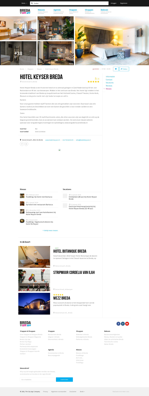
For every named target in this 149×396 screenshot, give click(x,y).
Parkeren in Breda (82, 339)
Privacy (45, 392)
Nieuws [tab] (109, 89)
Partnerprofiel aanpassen (29, 346)
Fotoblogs (79, 363)
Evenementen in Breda (56, 353)
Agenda (51, 350)
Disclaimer (73, 392)
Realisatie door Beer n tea (121, 392)
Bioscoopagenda (54, 355)
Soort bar (23, 129)
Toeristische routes (111, 342)
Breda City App (25, 339)
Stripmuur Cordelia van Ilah (74, 272)
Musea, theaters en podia (113, 337)
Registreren (123, 3)
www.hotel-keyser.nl (52, 140)
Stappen (51, 331)
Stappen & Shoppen (27, 331)
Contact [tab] (109, 79)
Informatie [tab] (110, 76)
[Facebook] (22, 144)
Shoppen (79, 331)
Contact (22, 354)
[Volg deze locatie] (116, 69)
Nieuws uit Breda (82, 353)
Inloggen (113, 3)
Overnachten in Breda (55, 339)
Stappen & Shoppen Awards (30, 351)
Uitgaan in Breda (54, 337)
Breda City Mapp (25, 342)
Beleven (107, 331)
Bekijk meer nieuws (50, 230)
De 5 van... (79, 358)
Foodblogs (80, 355)
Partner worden (25, 344)
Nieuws (79, 350)
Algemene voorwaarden (58, 392)
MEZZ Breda (61, 298)
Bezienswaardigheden (112, 334)
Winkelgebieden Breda (84, 337)
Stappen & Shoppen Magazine (30, 337)
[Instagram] (26, 144)
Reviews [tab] (109, 86)
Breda (24, 3)
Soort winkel (24, 132)
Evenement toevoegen (28, 349)
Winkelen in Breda (82, 334)
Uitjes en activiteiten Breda (113, 339)
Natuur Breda (108, 344)
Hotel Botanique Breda (69, 251)
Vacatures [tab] (110, 83)
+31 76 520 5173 (67, 140)
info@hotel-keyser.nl (83, 140)
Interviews (80, 360)
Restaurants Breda (54, 334)
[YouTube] (127, 324)
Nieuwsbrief (24, 368)
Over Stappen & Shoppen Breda (31, 334)
